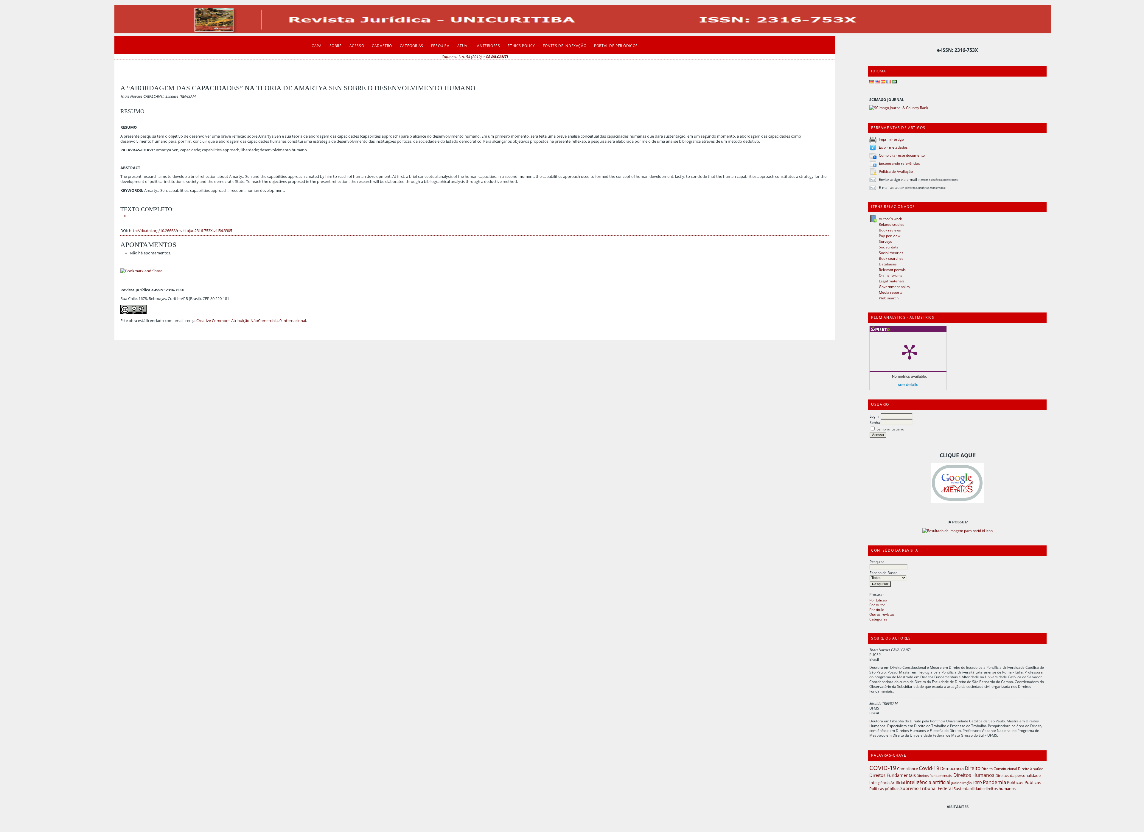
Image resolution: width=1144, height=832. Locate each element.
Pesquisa (877, 561)
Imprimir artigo (891, 139)
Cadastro (382, 45)
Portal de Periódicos (616, 45)
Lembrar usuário (890, 429)
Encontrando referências (899, 163)
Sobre (335, 45)
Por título (876, 609)
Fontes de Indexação (564, 45)
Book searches (891, 258)
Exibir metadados (893, 147)
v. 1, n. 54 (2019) (468, 56)
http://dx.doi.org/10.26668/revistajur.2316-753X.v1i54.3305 (180, 230)
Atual (463, 45)
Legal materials (891, 281)
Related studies (891, 224)
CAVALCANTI (497, 56)
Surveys (885, 241)
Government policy (894, 286)
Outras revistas (882, 614)
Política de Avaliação (896, 171)
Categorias (878, 619)
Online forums (890, 275)
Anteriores (488, 45)
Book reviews (890, 230)
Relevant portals (892, 269)
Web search (889, 298)
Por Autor (877, 604)
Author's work (890, 218)
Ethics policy (521, 45)
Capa (316, 45)
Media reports (890, 292)
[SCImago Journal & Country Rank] (898, 107)
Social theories (891, 252)
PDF (123, 216)
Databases (888, 264)
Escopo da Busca (884, 572)
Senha (875, 422)
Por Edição (878, 600)
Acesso (356, 45)
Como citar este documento (902, 155)
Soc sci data (889, 247)
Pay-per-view (889, 235)
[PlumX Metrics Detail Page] (909, 351)
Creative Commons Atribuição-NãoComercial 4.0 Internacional (251, 320)
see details (908, 384)
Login (874, 416)
